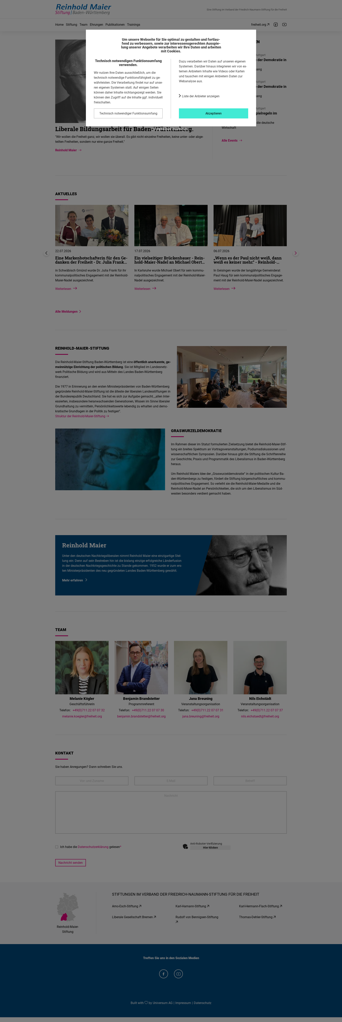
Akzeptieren (213, 113)
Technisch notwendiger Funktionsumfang (128, 113)
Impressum (180, 129)
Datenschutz (163, 129)
